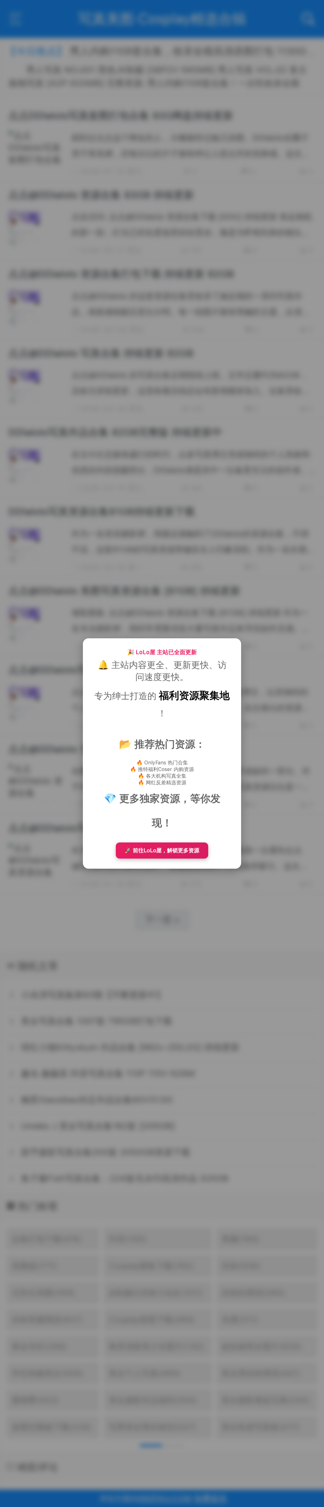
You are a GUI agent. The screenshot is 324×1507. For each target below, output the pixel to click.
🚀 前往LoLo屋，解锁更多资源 (162, 850)
